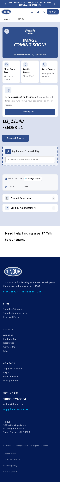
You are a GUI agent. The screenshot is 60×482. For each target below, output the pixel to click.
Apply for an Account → (15, 409)
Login (6, 373)
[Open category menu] (32, 11)
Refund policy (10, 471)
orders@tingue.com (13, 404)
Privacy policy (10, 466)
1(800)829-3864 (14, 399)
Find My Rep (9, 339)
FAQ (5, 351)
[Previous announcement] (5, 4)
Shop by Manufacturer (15, 313)
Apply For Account (13, 369)
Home (5, 19)
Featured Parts (11, 317)
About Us (8, 335)
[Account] (43, 11)
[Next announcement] (55, 4)
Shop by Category (12, 309)
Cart (54, 12)
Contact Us (9, 347)
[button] (30, 198)
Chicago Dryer (34, 179)
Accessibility (9, 454)
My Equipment (11, 381)
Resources (8, 343)
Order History (10, 377)
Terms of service (11, 460)
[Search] (37, 11)
